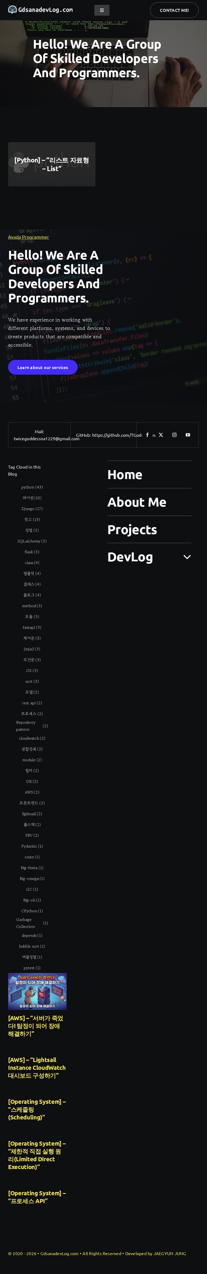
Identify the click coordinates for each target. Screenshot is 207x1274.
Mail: (39, 431)
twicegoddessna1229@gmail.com (47, 438)
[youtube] (187, 435)
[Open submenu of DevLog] (184, 556)
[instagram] (174, 435)
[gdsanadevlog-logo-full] (40, 7)
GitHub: (84, 435)
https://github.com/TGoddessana (124, 435)
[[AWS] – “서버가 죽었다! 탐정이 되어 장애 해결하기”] (37, 991)
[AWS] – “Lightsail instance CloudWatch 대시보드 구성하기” (37, 1067)
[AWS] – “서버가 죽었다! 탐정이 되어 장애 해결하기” (35, 1025)
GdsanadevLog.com (59, 1253)
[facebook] (147, 435)
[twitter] (161, 435)
